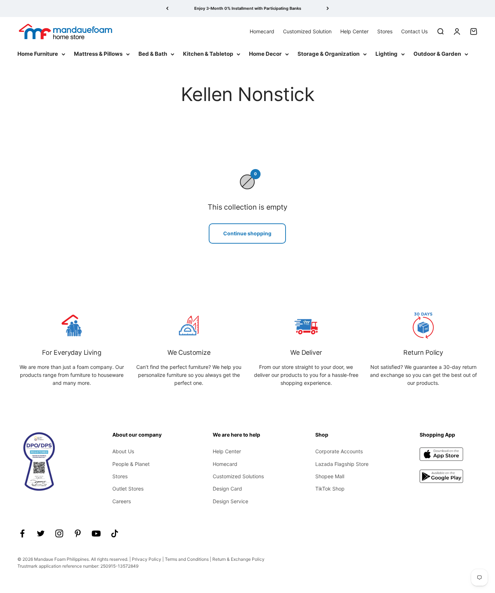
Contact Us (414, 31)
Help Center (354, 31)
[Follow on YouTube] (96, 533)
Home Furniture (37, 53)
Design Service (230, 501)
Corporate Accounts (339, 451)
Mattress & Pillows (98, 53)
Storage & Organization (328, 53)
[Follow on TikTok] (115, 533)
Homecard (262, 31)
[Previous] (167, 8)
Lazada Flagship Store (342, 464)
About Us (123, 451)
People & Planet (131, 464)
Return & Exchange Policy (238, 559)
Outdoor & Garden (437, 53)
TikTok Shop (330, 488)
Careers (121, 501)
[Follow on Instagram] (59, 533)
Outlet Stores (127, 488)
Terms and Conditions (187, 559)
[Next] (327, 8)
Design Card (227, 488)
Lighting (386, 53)
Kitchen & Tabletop (208, 53)
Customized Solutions (238, 476)
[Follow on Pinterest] (78, 533)
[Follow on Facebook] (22, 533)
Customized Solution (307, 31)
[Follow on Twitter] (41, 533)
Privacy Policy (146, 559)
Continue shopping (247, 233)
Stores (384, 31)
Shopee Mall (329, 476)
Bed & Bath (152, 53)
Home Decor (265, 53)
